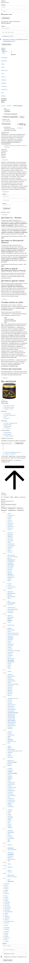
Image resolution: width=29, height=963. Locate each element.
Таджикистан (12, 510)
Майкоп (10, 677)
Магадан (10, 674)
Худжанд (6, 929)
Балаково (10, 533)
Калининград (11, 630)
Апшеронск (11, 523)
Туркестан (7, 918)
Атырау (6, 900)
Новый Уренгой (12, 725)
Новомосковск (11, 717)
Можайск (10, 689)
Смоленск (10, 792)
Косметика (4, 86)
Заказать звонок (6, 44)
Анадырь (10, 517)
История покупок (8, 436)
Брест (5, 885)
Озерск (9, 733)
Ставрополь (11, 798)
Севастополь (11, 784)
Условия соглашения (9, 454)
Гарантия (3, 157)
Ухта (9, 841)
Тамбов (10, 811)
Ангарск (10, 520)
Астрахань (10, 528)
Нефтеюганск (11, 708)
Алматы (6, 899)
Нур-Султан (7, 908)
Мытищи (10, 693)
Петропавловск (8, 911)
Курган (9, 665)
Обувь (3, 67)
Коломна (10, 649)
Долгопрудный (11, 596)
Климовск (10, 646)
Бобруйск (6, 884)
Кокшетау (6, 903)
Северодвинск (11, 782)
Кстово (9, 663)
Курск (9, 666)
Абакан (9, 513)
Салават (10, 768)
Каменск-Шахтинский (13, 634)
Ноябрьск (10, 728)
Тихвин (9, 814)
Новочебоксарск (12, 722)
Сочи (9, 797)
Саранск (10, 774)
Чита (9, 860)
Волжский (10, 568)
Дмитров (10, 595)
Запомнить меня (7, 14)
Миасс (9, 682)
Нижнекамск (11, 711)
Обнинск (10, 731)
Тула (9, 822)
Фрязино (10, 845)
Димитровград (11, 593)
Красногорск (11, 658)
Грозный (10, 588)
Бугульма (10, 552)
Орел (9, 738)
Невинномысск (11, 704)
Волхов (9, 571)
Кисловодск (11, 644)
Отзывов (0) (4, 151)
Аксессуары (4, 70)
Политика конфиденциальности (12, 452)
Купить (22, 117)
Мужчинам (4, 61)
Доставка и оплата (9, 407)
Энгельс (10, 872)
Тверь (9, 813)
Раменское (10, 760)
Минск (6, 891)
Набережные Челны (13, 698)
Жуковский (10, 612)
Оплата (3, 156)
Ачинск (9, 529)
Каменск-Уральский (13, 633)
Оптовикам (7, 428)
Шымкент (6, 923)
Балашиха (10, 534)
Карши (6, 934)
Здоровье (3, 83)
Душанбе (6, 927)
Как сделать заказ (9, 405)
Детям (3, 64)
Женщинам (4, 57)
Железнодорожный (13, 609)
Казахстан (20, 508)
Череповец (10, 856)
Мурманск (10, 692)
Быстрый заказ (6, 124)
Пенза (9, 746)
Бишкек (6, 925)
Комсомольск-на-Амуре (14, 650)
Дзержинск (10, 591)
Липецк (9, 671)
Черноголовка (11, 859)
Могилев (6, 893)
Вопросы (3, 152)
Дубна (9, 598)
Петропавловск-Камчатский (15, 751)
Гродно (6, 890)
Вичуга (9, 558)
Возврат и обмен (8, 409)
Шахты (9, 864)
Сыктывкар (10, 806)
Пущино (10, 755)
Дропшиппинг (8, 424)
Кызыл (9, 668)
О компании (7, 413)
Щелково (10, 867)
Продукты (3, 80)
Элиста (9, 870)
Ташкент (6, 941)
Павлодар (7, 910)
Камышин (10, 636)
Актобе (6, 897)
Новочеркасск (11, 724)
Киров (9, 642)
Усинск (9, 835)
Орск (9, 743)
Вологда (10, 569)
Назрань (10, 700)
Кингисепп (10, 639)
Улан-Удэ (10, 830)
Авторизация (5, 18)
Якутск (9, 880)
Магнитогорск (11, 676)
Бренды (3, 96)
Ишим (9, 622)
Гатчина (10, 583)
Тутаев (9, 824)
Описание (4, 149)
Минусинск (10, 685)
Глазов (9, 585)
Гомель (6, 888)
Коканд (6, 936)
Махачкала (10, 679)
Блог (5, 416)
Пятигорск (10, 757)
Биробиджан (11, 544)
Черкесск (10, 857)
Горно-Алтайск (11, 587)
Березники (10, 540)
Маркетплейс (7, 426)
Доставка (3, 154)
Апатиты (10, 521)
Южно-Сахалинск (12, 876)
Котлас (9, 657)
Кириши (10, 641)
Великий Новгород (12, 556)
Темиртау (7, 916)
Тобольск (10, 816)
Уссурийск (10, 837)
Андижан (6, 931)
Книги (2, 73)
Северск (10, 786)
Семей (6, 913)
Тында (9, 825)
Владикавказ (11, 561)
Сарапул (10, 776)
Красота (3, 76)
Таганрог (10, 809)
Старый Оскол (11, 800)
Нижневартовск (12, 709)
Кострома (10, 655)
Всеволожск (11, 577)
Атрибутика (4, 89)
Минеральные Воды (13, 684)
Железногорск (11, 607)
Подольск (10, 752)
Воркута (10, 572)
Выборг (10, 579)
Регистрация (7, 434)
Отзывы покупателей (9, 415)
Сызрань (10, 805)
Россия (5, 508)
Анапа (9, 518)
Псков (9, 754)
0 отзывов (20, 128)
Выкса (9, 580)
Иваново (10, 615)
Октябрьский (11, 735)
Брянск (9, 550)
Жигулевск (10, 611)
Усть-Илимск (11, 838)
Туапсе (9, 821)
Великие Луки (11, 555)
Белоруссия (11, 508)
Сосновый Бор (11, 795)
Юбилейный (11, 875)
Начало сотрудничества (10, 423)
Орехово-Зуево (12, 741)
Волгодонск (11, 566)
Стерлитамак (11, 802)
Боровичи (10, 547)
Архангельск (11, 526)
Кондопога (10, 652)
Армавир (10, 525)
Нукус (5, 939)
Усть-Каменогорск (9, 921)
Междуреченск (11, 681)
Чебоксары (10, 852)
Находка (10, 703)
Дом (2, 92)
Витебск (6, 887)
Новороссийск (11, 719)
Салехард (10, 770)
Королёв (10, 653)
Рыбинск (10, 763)
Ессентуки (10, 604)
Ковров (9, 647)
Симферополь (11, 790)
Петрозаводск (11, 749)
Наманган (7, 938)
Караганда (7, 902)
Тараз (5, 915)
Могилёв (10, 687)
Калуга (9, 631)
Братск (9, 548)
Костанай (6, 905)
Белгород (10, 537)
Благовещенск (11, 545)
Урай (9, 833)
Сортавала (10, 794)
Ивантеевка (11, 617)
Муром (9, 695)
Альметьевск (11, 515)
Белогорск (10, 539)
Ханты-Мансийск (12, 849)
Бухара (6, 933)
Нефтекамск (11, 706)
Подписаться (19, 443)
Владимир (10, 563)
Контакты (6, 418)
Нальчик (10, 701)
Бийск (9, 542)
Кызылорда (7, 907)
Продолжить (6, 208)
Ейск (9, 601)
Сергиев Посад (12, 787)
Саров (9, 779)
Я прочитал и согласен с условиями (15, 40)
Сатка (9, 781)
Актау (5, 895)
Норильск (10, 727)
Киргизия (4, 510)
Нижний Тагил (11, 714)
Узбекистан (20, 510)
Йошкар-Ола (11, 625)
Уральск (6, 919)
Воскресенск (11, 575)
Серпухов (10, 789)
